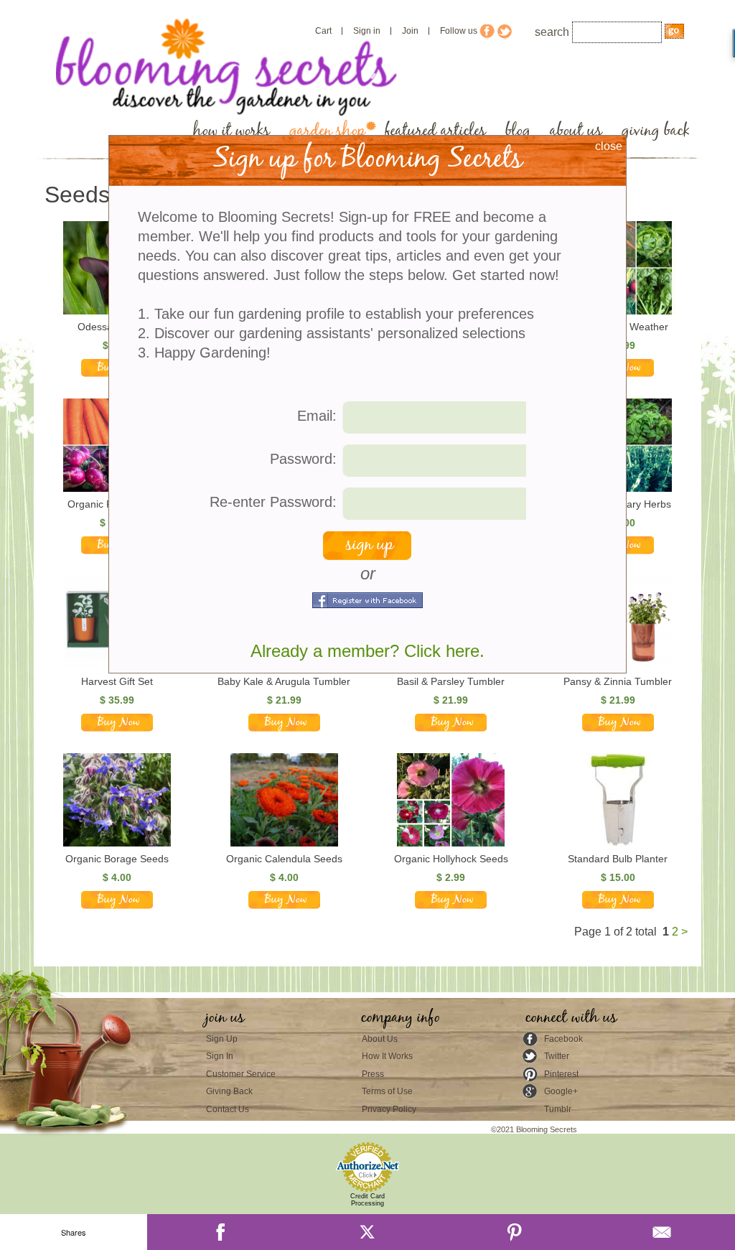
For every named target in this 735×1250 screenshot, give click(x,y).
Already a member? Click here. (367, 651)
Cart (323, 31)
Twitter (556, 1056)
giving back (656, 131)
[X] (367, 1232)
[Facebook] (220, 1232)
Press (373, 1074)
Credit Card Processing (367, 1200)
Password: (303, 459)
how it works (231, 131)
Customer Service (241, 1074)
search (552, 32)
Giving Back (229, 1091)
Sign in (366, 31)
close (608, 146)
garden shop (327, 131)
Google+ (561, 1091)
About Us (380, 1039)
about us (576, 131)
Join (410, 31)
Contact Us (227, 1109)
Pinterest (561, 1074)
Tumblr (557, 1109)
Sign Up (222, 1039)
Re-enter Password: (273, 502)
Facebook (563, 1039)
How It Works (387, 1056)
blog (517, 131)
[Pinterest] (514, 1232)
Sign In (219, 1056)
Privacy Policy (389, 1109)
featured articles (435, 131)
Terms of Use (387, 1091)
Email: (317, 416)
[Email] (661, 1232)
